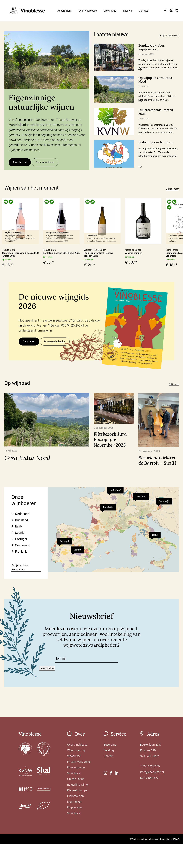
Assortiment (64, 10)
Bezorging (110, 744)
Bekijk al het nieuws (169, 35)
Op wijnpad (110, 10)
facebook (111, 773)
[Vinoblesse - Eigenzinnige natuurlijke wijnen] (24, 10)
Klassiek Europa (77, 790)
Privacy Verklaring (78, 761)
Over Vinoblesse (87, 10)
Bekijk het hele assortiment (19, 567)
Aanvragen (29, 341)
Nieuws (127, 10)
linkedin (116, 773)
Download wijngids (54, 341)
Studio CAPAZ (172, 839)
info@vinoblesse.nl (152, 772)
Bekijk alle (174, 384)
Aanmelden (47, 668)
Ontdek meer (172, 189)
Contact (143, 10)
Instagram (105, 773)
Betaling (109, 750)
